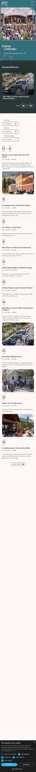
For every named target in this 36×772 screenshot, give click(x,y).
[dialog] (18, 756)
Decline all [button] (26, 764)
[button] (18, 769)
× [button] (34, 742)
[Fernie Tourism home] (5, 3)
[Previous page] (23, 105)
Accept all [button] (9, 764)
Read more (14, 750)
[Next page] (31, 105)
